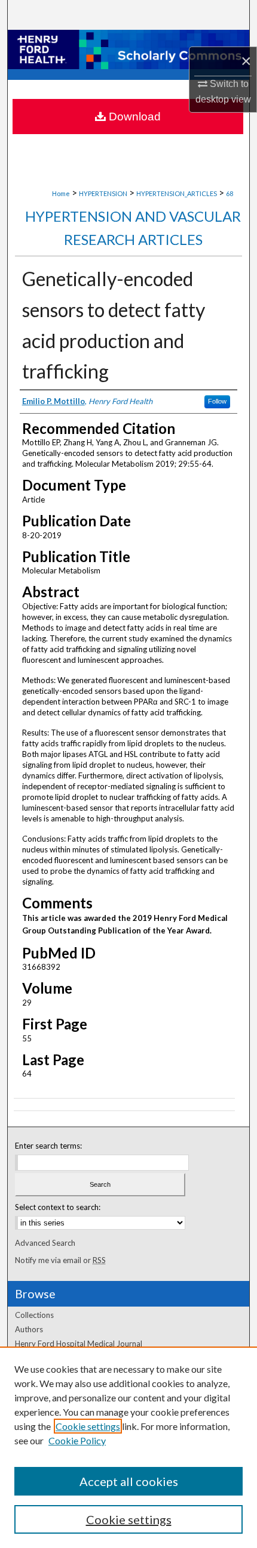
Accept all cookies (128, 1481)
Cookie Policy (77, 1440)
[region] (128, 1447)
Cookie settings (88, 1426)
